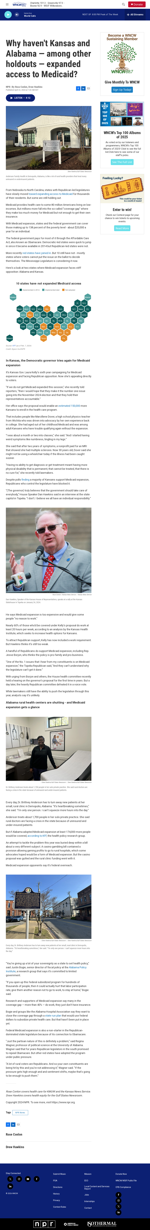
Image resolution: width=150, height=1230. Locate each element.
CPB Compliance (123, 1187)
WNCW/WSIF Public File (126, 1181)
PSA (55, 1181)
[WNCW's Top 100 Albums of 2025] (122, 114)
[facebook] (118, 1195)
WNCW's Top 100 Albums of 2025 (122, 135)
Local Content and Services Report (96, 1187)
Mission (87, 1174)
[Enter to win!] (122, 188)
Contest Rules (59, 1207)
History (56, 1194)
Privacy (56, 1200)
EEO (86, 1181)
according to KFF (37, 835)
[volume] (16, 14)
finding (25, 479)
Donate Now (121, 1174)
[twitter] (118, 1207)
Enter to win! (122, 209)
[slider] (21, 14)
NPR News (20, 1112)
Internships (89, 1201)
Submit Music (59, 1174)
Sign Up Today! (122, 89)
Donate (138, 4)
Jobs (86, 1195)
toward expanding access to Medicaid (51, 193)
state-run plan (53, 1015)
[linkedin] (118, 1212)
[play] (8, 14)
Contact (88, 1208)
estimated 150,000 (69, 405)
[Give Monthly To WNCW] (122, 54)
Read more (122, 228)
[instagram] (118, 1201)
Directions (57, 1187)
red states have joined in (37, 253)
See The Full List (122, 162)
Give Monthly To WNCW (122, 82)
